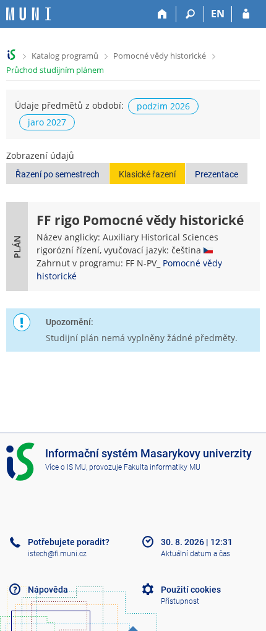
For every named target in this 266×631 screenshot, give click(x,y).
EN (218, 13)
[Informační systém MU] (11, 54)
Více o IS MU (65, 467)
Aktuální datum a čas (195, 553)
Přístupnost (180, 601)
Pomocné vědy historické (159, 55)
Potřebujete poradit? (68, 542)
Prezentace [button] (216, 174)
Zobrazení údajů (40, 155)
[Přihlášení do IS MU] (246, 14)
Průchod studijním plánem (55, 69)
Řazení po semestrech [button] (57, 174)
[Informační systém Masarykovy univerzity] (28, 14)
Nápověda (48, 590)
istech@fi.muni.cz (57, 553)
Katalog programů (65, 55)
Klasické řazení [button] (147, 174)
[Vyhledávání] (190, 14)
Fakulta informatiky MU (162, 467)
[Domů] (162, 14)
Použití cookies (191, 590)
